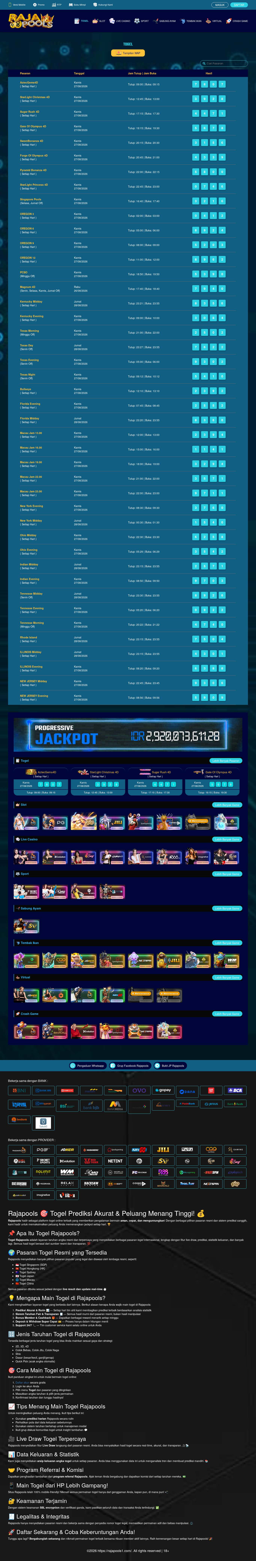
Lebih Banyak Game (227, 805)
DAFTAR (239, 5)
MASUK (220, 5)
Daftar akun (22, 1382)
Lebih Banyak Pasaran (226, 761)
